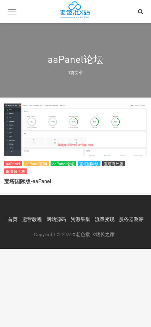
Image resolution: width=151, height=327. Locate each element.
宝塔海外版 (113, 163)
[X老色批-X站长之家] (75, 11)
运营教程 (32, 219)
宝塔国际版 (89, 163)
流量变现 (104, 219)
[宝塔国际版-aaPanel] (75, 145)
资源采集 (80, 219)
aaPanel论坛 (63, 163)
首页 (13, 219)
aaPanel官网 (36, 163)
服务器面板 (15, 171)
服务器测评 (131, 219)
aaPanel (13, 163)
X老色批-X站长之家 (94, 234)
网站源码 (56, 219)
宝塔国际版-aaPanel (27, 181)
